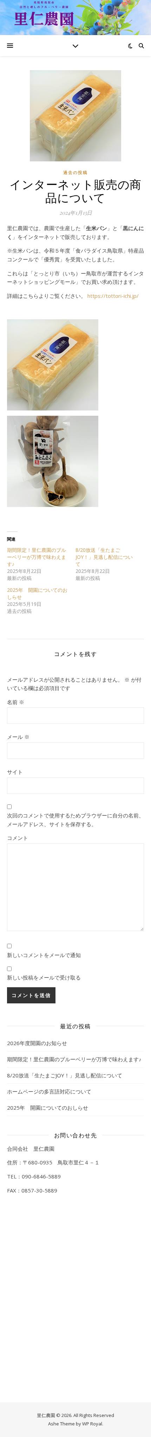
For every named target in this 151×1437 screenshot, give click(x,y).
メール (18, 736)
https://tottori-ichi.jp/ (113, 295)
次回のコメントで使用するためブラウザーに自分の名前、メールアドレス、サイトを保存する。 (75, 820)
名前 (15, 702)
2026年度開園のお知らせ (37, 1043)
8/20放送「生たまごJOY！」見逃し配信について (104, 557)
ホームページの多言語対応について (49, 1091)
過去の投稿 (75, 172)
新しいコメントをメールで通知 (44, 954)
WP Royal (92, 1424)
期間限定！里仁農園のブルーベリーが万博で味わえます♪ (36, 557)
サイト (15, 771)
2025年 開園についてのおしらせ (47, 1107)
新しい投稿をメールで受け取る (44, 977)
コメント (17, 837)
